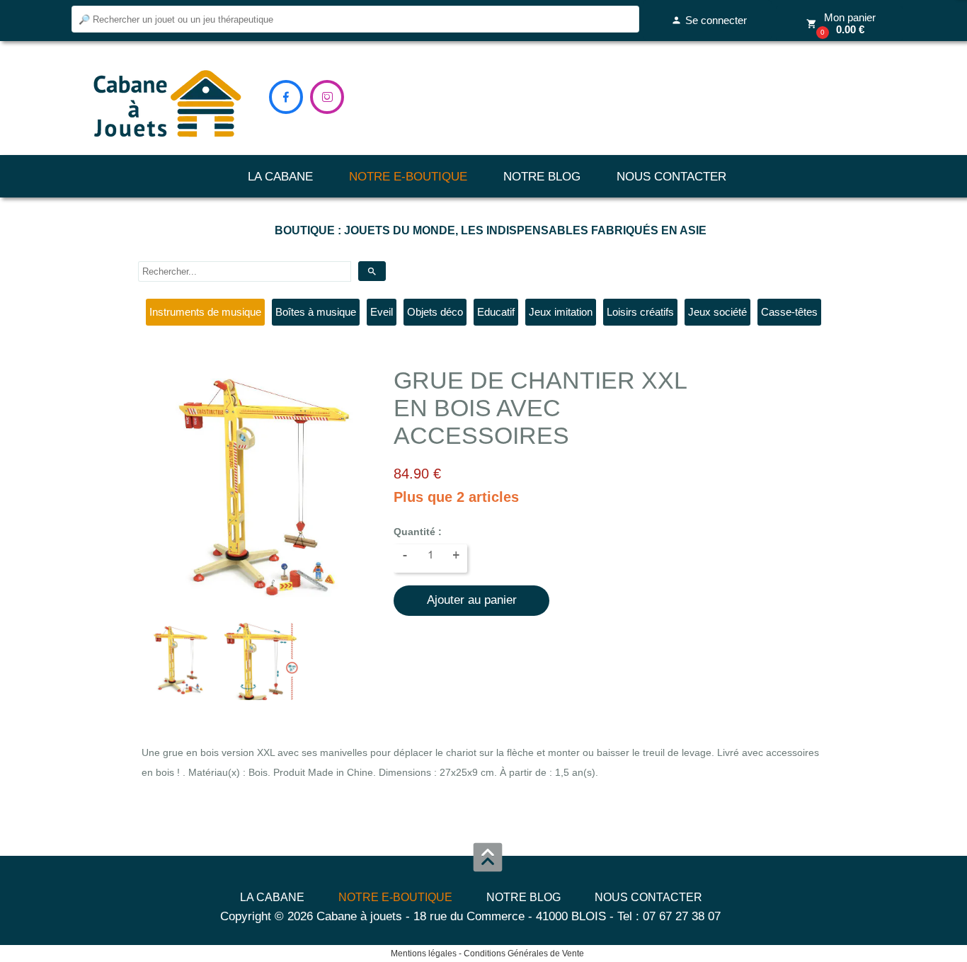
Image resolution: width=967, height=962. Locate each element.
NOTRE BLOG (541, 176)
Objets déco (435, 312)
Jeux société (717, 312)
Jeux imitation (561, 312)
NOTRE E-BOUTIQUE (408, 176)
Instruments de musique (205, 312)
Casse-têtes (789, 312)
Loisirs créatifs (640, 312)
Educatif (496, 312)
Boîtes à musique (315, 312)
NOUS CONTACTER (671, 176)
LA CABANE (280, 176)
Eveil (381, 312)
